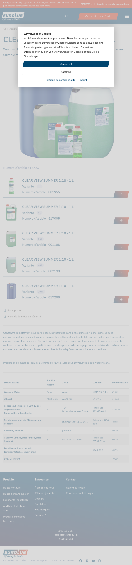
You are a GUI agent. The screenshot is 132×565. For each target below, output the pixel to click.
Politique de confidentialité (60, 79)
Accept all (66, 64)
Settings (66, 71)
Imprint (83, 79)
